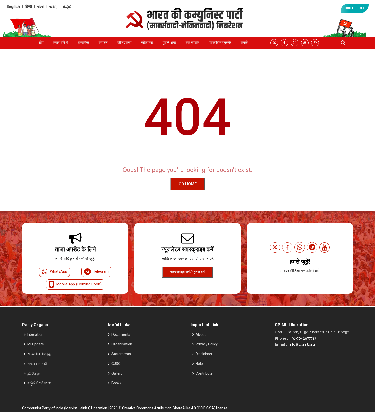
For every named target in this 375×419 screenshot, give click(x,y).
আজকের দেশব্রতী (37, 363)
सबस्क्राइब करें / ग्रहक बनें (187, 272)
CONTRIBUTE (355, 8)
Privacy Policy (207, 344)
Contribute (204, 373)
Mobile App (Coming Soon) (79, 284)
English (13, 6)
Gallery (116, 373)
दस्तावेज (83, 42)
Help (199, 363)
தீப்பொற (33, 373)
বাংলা (40, 6)
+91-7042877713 (303, 338)
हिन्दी (28, 6)
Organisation (121, 344)
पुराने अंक (169, 42)
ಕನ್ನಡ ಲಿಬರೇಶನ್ (39, 383)
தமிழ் (53, 6)
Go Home (188, 184)
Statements (121, 354)
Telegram (101, 271)
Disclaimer (204, 354)
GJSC (115, 363)
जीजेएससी (124, 42)
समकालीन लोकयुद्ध (39, 354)
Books (116, 383)
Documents (120, 334)
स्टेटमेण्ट (147, 42)
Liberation (35, 334)
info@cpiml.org (301, 344)
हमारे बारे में (60, 42)
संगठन (103, 42)
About (201, 334)
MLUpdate (35, 344)
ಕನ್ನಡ (67, 6)
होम (41, 42)
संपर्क (244, 42)
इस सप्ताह (192, 42)
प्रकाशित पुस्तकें (220, 42)
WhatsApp (58, 271)
